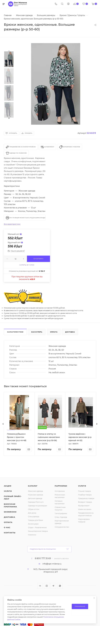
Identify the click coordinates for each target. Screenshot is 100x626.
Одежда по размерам (37, 506)
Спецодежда (33, 516)
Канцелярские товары (38, 531)
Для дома (32, 513)
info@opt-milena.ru (51, 563)
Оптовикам (60, 491)
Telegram (53, 586)
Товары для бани (35, 520)
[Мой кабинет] (68, 4)
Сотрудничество (62, 527)
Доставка (70, 332)
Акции (7, 486)
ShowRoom (10, 512)
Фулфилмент (83, 506)
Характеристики (15, 332)
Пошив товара (84, 491)
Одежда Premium (36, 502)
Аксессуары (33, 524)
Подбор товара (85, 495)
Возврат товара (85, 502)
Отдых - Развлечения (37, 527)
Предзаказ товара (86, 498)
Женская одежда (35, 491)
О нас (7, 527)
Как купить (36, 332)
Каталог (33, 486)
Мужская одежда (35, 495)
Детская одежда (35, 498)
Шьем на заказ (84, 509)
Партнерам (61, 486)
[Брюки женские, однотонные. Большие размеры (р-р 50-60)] (55, 84)
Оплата (54, 332)
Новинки (32, 535)
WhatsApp (60, 586)
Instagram (46, 586)
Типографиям (61, 513)
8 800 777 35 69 (43, 558)
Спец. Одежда (61, 517)
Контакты (9, 533)
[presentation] (8, 50)
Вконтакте (40, 586)
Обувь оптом (33, 509)
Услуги (8, 491)
